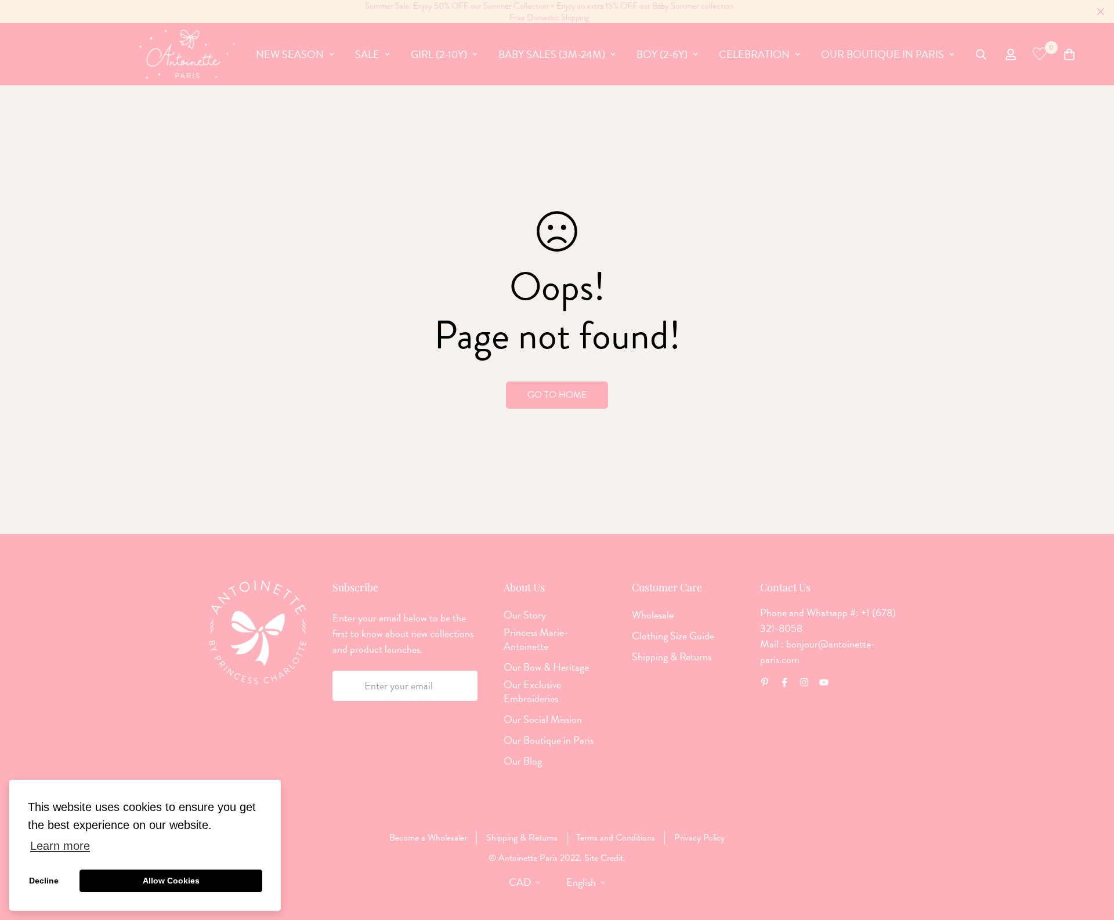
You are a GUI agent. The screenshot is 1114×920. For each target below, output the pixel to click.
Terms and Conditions (615, 838)
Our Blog (523, 761)
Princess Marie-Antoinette (536, 639)
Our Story (525, 615)
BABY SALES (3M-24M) (551, 54)
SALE (367, 54)
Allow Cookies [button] (171, 880)
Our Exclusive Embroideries (532, 692)
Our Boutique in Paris (549, 740)
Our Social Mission (543, 719)
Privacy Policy (699, 838)
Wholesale (653, 615)
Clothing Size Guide (673, 636)
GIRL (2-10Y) (439, 54)
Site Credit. (603, 858)
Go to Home (557, 395)
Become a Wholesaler (428, 838)
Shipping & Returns (671, 657)
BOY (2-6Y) (662, 54)
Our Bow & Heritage (546, 667)
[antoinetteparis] (187, 54)
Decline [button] (44, 880)
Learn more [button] (60, 845)
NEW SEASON (290, 54)
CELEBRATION (754, 54)
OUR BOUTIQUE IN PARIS (882, 54)
